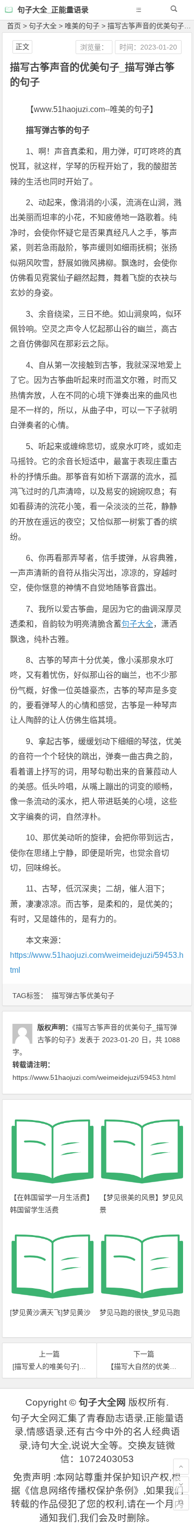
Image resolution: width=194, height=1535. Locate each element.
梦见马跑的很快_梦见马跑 (139, 1312)
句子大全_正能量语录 (53, 9)
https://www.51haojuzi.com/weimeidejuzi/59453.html (94, 1077)
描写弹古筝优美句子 (83, 996)
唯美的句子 (82, 26)
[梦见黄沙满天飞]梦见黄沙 (50, 1312)
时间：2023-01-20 (148, 47)
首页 (14, 26)
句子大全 (43, 26)
